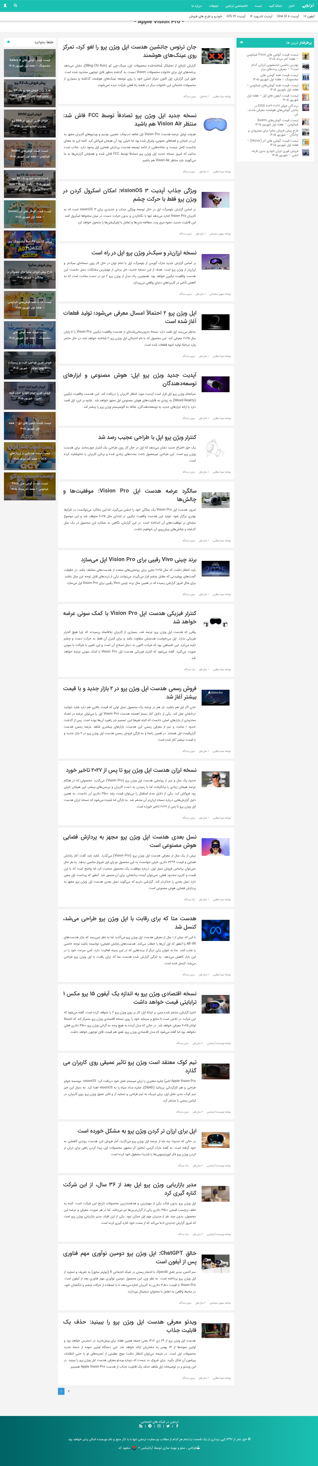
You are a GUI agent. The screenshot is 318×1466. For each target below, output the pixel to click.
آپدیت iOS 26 (236, 16)
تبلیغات (213, 5)
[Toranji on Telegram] (150, 1426)
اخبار (291, 5)
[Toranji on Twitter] (168, 1426)
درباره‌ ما (197, 5)
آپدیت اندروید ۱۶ (261, 16)
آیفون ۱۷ (309, 16)
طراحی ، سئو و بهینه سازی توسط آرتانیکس (169, 1447)
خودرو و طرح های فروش (205, 16)
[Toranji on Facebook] (177, 1426)
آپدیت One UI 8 (288, 16)
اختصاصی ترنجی (236, 5)
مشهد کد (124, 1447)
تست (258, 5)
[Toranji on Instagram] (158, 1426)
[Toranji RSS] (141, 1426)
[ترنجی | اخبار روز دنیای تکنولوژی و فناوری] (308, 6)
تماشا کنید (275, 5)
